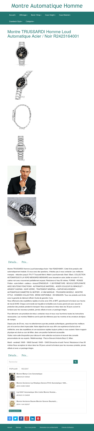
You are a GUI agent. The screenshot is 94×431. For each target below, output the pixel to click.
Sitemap (18, 427)
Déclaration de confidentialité (49, 427)
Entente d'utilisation (68, 427)
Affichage (22, 15)
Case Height (49, 15)
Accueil (12, 15)
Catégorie (29, 21)
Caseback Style (15, 21)
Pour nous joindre (30, 427)
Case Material (64, 15)
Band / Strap (35, 15)
